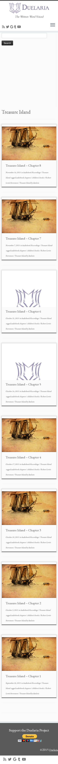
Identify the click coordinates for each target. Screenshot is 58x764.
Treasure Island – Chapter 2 (23, 603)
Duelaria (53, 750)
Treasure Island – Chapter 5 (23, 384)
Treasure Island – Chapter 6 (23, 311)
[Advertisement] (29, 78)
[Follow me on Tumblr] (15, 27)
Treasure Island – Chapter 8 (23, 165)
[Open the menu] (52, 25)
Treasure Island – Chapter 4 (23, 457)
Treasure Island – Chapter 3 (23, 530)
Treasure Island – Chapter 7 (23, 238)
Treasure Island (25, 183)
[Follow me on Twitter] (8, 27)
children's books (38, 177)
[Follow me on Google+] (12, 27)
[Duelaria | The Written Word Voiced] (29, 7)
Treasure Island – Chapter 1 (23, 676)
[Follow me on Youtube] (19, 27)
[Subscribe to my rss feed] (4, 27)
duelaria (36, 183)
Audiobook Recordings (32, 172)
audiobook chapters (23, 177)
